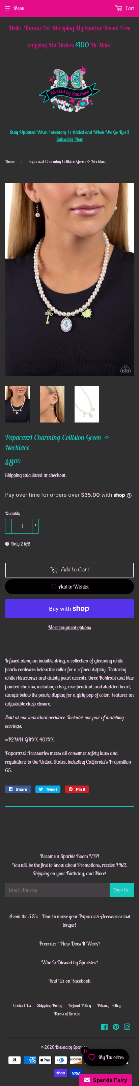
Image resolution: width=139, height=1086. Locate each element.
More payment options (69, 627)
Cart (129, 8)
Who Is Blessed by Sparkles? (69, 962)
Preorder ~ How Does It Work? (70, 943)
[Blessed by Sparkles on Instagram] (127, 1027)
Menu (18, 8)
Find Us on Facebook (69, 980)
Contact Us (22, 1005)
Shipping (13, 475)
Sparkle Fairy (109, 1080)
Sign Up (122, 890)
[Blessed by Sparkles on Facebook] (104, 1027)
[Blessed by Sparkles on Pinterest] (115, 1027)
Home (10, 161)
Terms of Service (67, 1014)
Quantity (12, 513)
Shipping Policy (49, 1005)
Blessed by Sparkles (71, 1047)
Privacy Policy (109, 1005)
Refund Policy (79, 1005)
